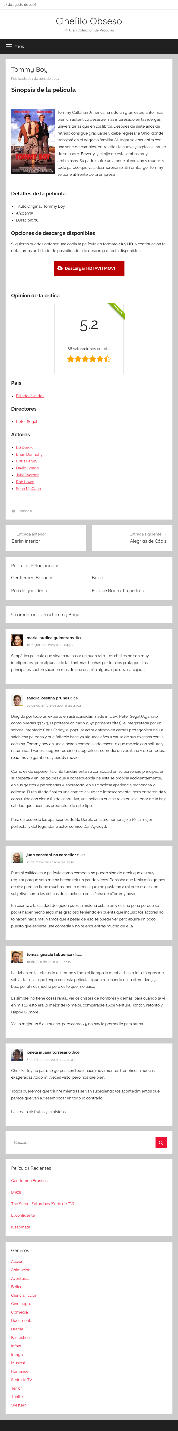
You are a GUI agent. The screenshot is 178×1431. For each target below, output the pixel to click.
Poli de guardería (29, 590)
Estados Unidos (30, 396)
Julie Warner (27, 475)
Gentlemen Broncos (32, 577)
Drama (17, 1329)
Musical (18, 1362)
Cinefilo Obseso (89, 21)
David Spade (27, 468)
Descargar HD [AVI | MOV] (90, 268)
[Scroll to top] (169, 1422)
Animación (20, 1270)
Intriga (17, 1354)
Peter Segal (26, 421)
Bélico (16, 1286)
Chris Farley (26, 461)
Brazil (98, 577)
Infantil (17, 1346)
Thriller (17, 1396)
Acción (17, 1261)
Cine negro (21, 1303)
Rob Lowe (25, 482)
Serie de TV (21, 1379)
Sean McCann (28, 488)
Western (19, 1405)
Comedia (25, 511)
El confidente (23, 1215)
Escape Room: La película (119, 590)
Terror (16, 1388)
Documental (22, 1320)
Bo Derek (24, 447)
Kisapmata (20, 1227)
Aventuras (20, 1278)
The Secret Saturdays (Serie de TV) (42, 1203)
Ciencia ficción (24, 1295)
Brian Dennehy (29, 454)
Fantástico (20, 1337)
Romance (20, 1371)
